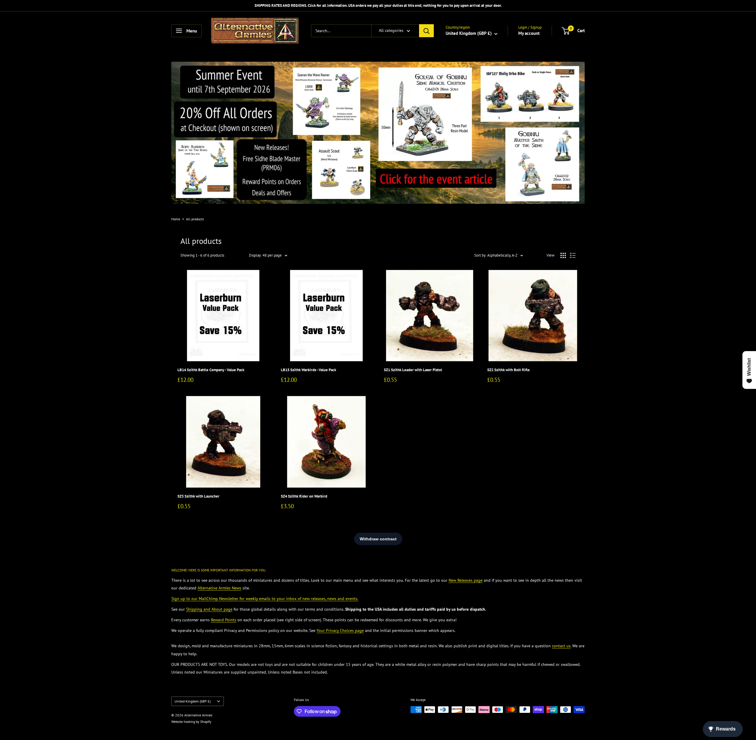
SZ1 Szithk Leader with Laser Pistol (413, 369)
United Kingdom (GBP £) (193, 701)
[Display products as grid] (563, 255)
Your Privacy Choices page (340, 630)
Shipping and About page (209, 609)
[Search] (426, 30)
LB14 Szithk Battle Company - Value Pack (210, 369)
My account (529, 33)
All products (195, 219)
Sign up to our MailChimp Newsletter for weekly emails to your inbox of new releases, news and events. (264, 598)
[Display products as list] (573, 255)
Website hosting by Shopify (191, 721)
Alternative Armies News (219, 588)
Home (175, 219)
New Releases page (466, 580)
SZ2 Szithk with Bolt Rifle (508, 369)
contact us (561, 645)
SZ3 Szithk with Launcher (198, 496)
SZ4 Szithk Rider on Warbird (304, 496)
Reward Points (223, 619)
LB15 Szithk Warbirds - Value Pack (308, 369)
